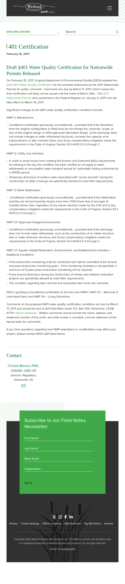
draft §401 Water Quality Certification (30, 85)
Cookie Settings (30, 523)
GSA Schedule (72, 523)
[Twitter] (54, 517)
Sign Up (28, 483)
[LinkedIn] (71, 517)
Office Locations (51, 523)
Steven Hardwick (26, 313)
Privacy (13, 523)
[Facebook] (65, 517)
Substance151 (68, 549)
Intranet (108, 523)
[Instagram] (60, 517)
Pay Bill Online (92, 523)
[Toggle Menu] (109, 8)
